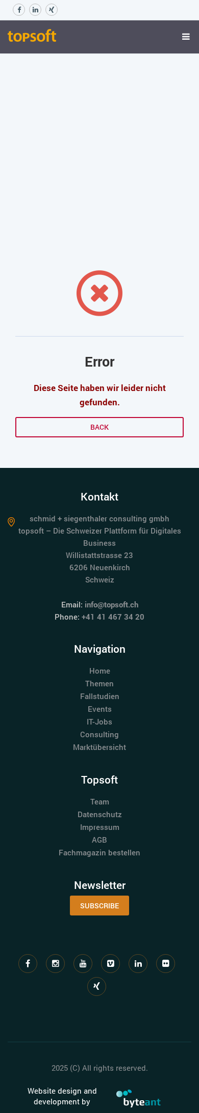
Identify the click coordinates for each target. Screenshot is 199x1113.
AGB (99, 839)
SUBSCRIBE (99, 905)
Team (99, 801)
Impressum (99, 827)
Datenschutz (100, 814)
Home (99, 670)
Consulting (99, 734)
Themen (99, 683)
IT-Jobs (99, 721)
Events (100, 709)
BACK (99, 427)
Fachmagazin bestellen (99, 852)
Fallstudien (99, 696)
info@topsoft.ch (111, 604)
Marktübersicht (99, 747)
